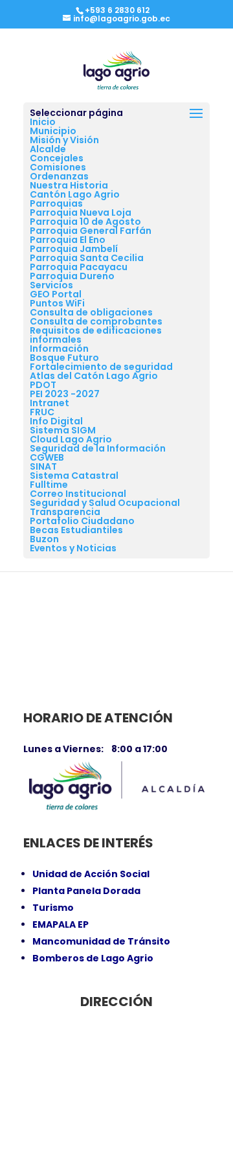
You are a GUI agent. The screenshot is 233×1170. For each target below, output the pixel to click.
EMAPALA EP (60, 924)
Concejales (56, 158)
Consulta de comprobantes (96, 321)
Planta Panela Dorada (86, 890)
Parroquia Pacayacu (79, 266)
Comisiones (58, 167)
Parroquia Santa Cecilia (87, 257)
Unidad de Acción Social (91, 873)
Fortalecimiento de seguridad (101, 366)
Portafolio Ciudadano (82, 520)
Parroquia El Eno (67, 239)
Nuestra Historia (69, 185)
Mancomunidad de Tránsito (101, 941)
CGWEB (47, 457)
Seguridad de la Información (98, 448)
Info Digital (56, 421)
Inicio (43, 121)
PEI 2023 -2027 (65, 393)
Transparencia (65, 511)
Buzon (44, 539)
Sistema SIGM (63, 430)
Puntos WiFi (57, 303)
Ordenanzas (59, 176)
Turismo (53, 907)
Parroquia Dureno (72, 276)
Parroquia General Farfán (90, 230)
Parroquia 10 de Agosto (85, 221)
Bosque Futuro (64, 357)
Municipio (53, 130)
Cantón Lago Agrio (75, 194)
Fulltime (49, 484)
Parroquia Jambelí (74, 248)
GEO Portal (56, 294)
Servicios (51, 285)
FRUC (42, 412)
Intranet (49, 402)
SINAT (43, 466)
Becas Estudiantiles (76, 529)
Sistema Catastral (74, 475)
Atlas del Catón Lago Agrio (94, 375)
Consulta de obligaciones (91, 312)
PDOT (43, 384)
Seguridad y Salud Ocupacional (105, 502)
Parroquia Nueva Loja (80, 212)
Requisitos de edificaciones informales (96, 335)
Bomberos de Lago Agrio (92, 958)
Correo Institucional (78, 493)
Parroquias (56, 203)
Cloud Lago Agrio (71, 439)
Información (59, 348)
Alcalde (48, 149)
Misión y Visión (64, 139)
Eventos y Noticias (73, 548)
